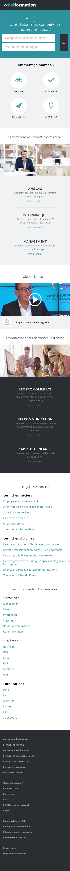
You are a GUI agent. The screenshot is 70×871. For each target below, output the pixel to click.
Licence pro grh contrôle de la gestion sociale (31, 544)
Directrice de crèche (15, 518)
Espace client (9, 848)
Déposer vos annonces (14, 853)
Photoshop (10, 615)
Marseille (8, 701)
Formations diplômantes (15, 739)
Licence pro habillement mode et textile (27, 555)
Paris (6, 689)
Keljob (6, 810)
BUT (5, 674)
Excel (6, 609)
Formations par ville (13, 744)
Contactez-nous (11, 788)
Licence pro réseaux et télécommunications (30, 569)
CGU (24, 821)
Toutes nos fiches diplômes (20, 575)
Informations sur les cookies (17, 832)
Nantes (7, 706)
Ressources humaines (16, 626)
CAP (5, 663)
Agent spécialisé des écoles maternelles (27, 507)
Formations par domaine (15, 750)
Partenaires (9, 793)
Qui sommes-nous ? (13, 782)
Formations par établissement (18, 755)
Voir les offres (35, 201)
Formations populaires (14, 766)
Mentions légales (11, 821)
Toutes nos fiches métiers (19, 529)
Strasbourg (10, 717)
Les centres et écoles (13, 772)
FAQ (5, 799)
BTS (5, 652)
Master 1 (8, 669)
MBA (6, 658)
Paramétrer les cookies (14, 837)
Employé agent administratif (20, 501)
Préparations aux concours (16, 761)
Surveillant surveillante (17, 512)
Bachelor (8, 646)
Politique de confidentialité (16, 826)
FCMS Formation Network (16, 805)
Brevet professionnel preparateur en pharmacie (32, 550)
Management (11, 603)
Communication (13, 631)
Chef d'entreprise (13, 523)
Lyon (6, 695)
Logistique (9, 620)
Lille (5, 712)
